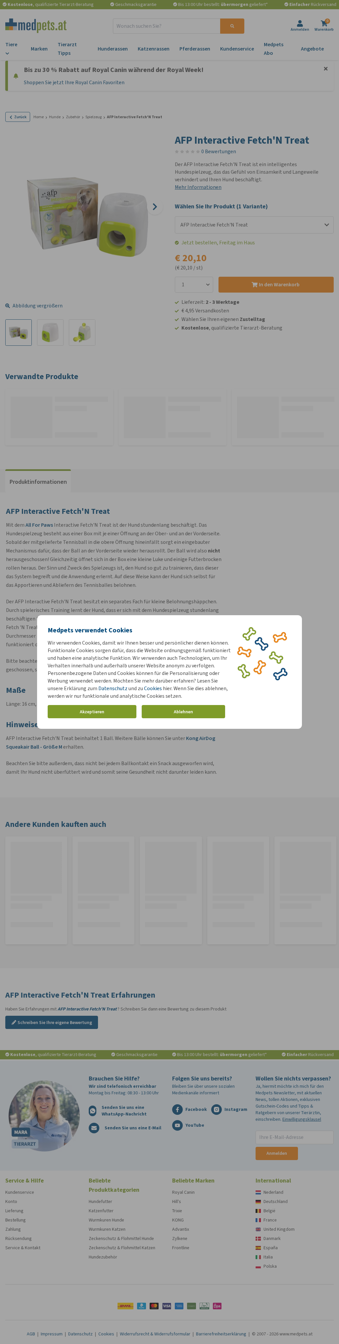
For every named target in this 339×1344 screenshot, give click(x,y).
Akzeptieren (92, 712)
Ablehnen (183, 712)
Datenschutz (112, 688)
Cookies (153, 688)
